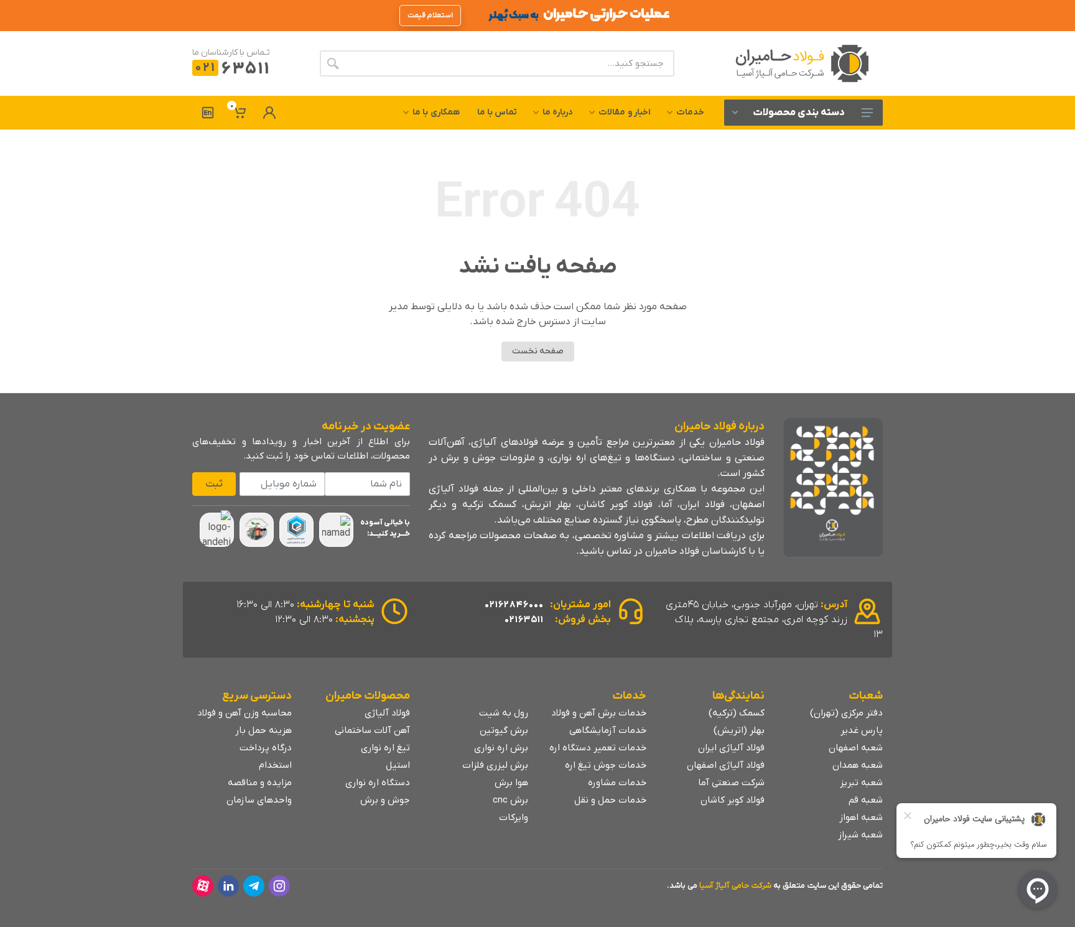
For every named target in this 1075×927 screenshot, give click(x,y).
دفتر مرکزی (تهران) (846, 713)
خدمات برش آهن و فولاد (598, 713)
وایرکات (513, 817)
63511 (232, 69)
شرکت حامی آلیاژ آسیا (735, 885)
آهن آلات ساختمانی (372, 730)
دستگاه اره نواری (377, 782)
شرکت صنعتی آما (731, 782)
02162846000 (514, 605)
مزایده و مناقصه (260, 782)
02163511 (524, 619)
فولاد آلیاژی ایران (731, 748)
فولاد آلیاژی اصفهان (726, 765)
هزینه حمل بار (263, 730)
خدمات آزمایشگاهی (607, 730)
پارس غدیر (861, 730)
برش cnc (510, 800)
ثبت (214, 484)
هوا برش (511, 782)
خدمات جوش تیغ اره (605, 765)
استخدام (275, 765)
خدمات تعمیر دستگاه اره (597, 748)
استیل (398, 765)
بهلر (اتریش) (739, 730)
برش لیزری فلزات (495, 765)
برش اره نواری (501, 748)
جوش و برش (385, 800)
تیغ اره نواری (385, 748)
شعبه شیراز (860, 835)
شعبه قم (866, 800)
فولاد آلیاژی (387, 713)
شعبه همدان (857, 765)
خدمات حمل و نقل (610, 800)
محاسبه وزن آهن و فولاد (244, 713)
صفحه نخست (538, 351)
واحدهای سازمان (259, 800)
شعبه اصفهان (856, 748)
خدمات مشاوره (617, 782)
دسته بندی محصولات (799, 112)
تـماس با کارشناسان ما (231, 52)
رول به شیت (503, 713)
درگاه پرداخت (266, 748)
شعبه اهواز (861, 817)
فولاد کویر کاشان (732, 800)
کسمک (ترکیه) (737, 713)
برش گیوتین (504, 730)
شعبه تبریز (861, 782)
